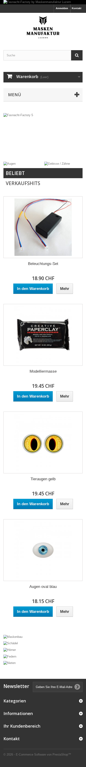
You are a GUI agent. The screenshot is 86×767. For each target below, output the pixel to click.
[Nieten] (43, 663)
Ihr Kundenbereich (21, 726)
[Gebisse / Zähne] (57, 163)
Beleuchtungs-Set (43, 264)
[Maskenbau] (43, 636)
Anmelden (62, 8)
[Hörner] (43, 649)
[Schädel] (43, 643)
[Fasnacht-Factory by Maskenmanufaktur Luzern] (43, 2)
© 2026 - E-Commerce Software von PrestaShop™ (37, 754)
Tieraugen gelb (43, 479)
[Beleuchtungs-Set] (43, 227)
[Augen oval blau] (43, 550)
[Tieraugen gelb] (43, 442)
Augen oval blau (43, 586)
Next (74, 150)
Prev (63, 150)
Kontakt (76, 8)
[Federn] (43, 656)
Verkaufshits (23, 183)
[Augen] (9, 163)
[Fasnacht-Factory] (43, 27)
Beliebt (15, 173)
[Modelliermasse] (43, 334)
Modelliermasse (43, 371)
